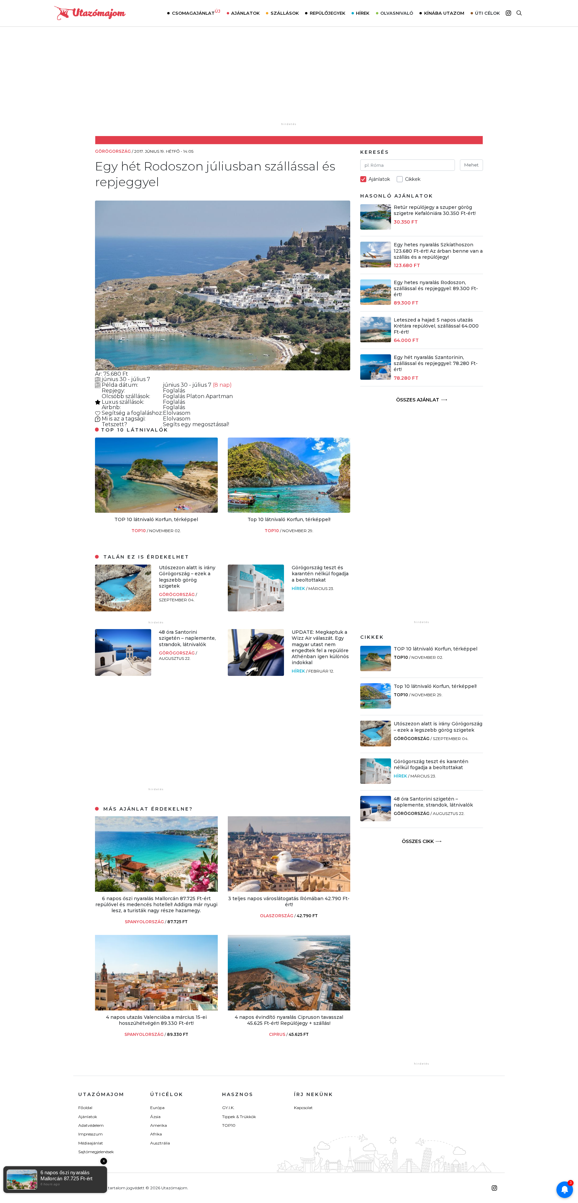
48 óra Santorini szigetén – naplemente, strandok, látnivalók (187, 638)
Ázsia (155, 1116)
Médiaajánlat (90, 1143)
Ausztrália (160, 1143)
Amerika (158, 1125)
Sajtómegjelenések (96, 1151)
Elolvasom (176, 413)
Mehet (471, 164)
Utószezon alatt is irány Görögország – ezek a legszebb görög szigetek (187, 577)
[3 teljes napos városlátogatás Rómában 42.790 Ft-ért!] (289, 890)
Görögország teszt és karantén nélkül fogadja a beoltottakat (320, 574)
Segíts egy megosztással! (196, 424)
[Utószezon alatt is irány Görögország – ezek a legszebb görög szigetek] (123, 609)
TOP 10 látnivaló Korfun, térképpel (156, 519)
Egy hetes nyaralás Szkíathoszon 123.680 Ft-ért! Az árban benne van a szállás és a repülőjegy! (438, 251)
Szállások (285, 13)
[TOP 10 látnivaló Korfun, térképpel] (156, 511)
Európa (157, 1107)
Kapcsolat (303, 1107)
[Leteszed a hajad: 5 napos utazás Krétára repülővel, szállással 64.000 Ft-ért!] (375, 340)
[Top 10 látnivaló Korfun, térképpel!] (289, 511)
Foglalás (174, 390)
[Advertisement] (289, 79)
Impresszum (90, 1133)
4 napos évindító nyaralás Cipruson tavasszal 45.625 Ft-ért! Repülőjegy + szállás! (289, 1020)
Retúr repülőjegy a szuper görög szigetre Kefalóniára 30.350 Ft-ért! (435, 210)
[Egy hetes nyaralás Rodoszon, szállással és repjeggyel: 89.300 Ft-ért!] (375, 303)
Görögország (177, 594)
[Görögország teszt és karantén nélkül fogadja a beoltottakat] (256, 609)
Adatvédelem (91, 1125)
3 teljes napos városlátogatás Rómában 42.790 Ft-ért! (289, 901)
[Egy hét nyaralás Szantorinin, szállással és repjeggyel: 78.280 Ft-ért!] (375, 378)
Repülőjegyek (327, 13)
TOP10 (139, 530)
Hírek (362, 13)
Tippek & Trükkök (239, 1116)
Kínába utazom (444, 13)
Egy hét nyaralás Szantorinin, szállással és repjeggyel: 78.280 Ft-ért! (436, 363)
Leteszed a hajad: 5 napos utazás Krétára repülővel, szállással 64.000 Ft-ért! (436, 326)
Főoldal (85, 1107)
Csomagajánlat (196, 12)
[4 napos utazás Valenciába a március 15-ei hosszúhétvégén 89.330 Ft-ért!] (156, 1008)
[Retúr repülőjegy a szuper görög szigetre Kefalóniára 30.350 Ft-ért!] (375, 228)
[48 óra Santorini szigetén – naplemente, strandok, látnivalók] (123, 674)
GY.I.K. (228, 1107)
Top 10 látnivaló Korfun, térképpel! (289, 519)
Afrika (156, 1133)
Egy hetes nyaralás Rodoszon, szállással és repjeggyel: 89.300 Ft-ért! (436, 288)
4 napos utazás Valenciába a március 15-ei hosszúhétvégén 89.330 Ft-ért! (156, 1020)
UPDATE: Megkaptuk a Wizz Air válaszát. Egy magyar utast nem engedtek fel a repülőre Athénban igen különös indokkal (320, 647)
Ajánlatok (245, 13)
